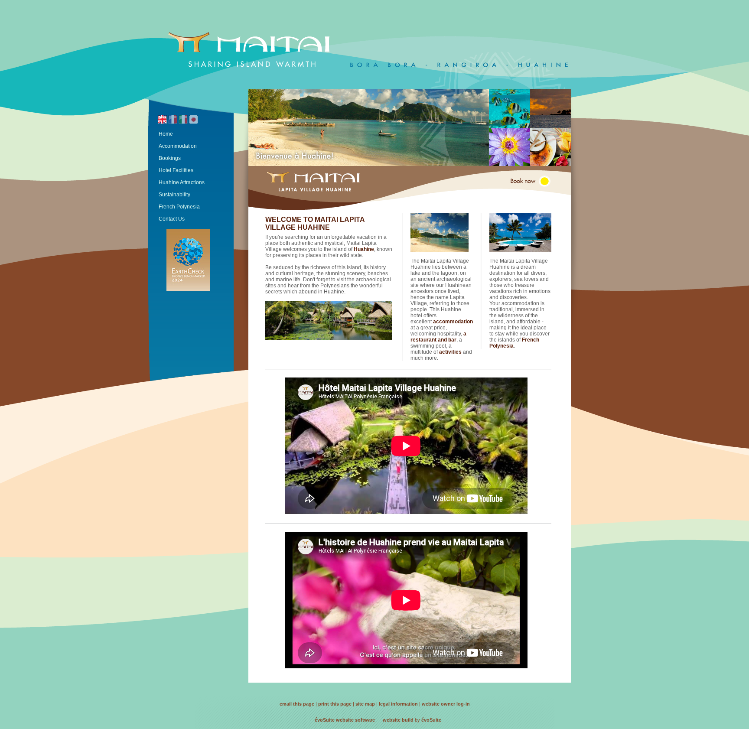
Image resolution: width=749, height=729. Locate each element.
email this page (297, 703)
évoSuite (325, 719)
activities (451, 352)
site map (365, 703)
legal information (398, 703)
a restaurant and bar (438, 337)
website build (398, 719)
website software (355, 719)
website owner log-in (446, 703)
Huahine (364, 249)
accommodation (453, 322)
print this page (335, 703)
